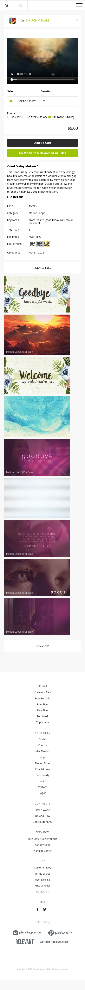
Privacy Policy (42, 885)
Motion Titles (42, 763)
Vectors (42, 787)
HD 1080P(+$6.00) (63, 117)
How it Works (42, 810)
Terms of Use (42, 873)
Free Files (42, 704)
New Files (42, 710)
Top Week (42, 716)
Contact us (42, 891)
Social (42, 739)
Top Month (42, 722)
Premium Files (42, 692)
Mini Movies (42, 751)
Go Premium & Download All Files (42, 153)
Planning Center (42, 850)
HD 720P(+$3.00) (37, 117)
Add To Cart (42, 143)
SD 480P (16, 117)
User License (42, 879)
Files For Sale (42, 698)
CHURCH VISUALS (37, 20)
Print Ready (42, 775)
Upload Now (42, 816)
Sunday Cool (42, 845)
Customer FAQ (42, 867)
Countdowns (42, 769)
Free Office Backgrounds (42, 839)
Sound (42, 781)
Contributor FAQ (42, 822)
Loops (42, 757)
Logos (42, 793)
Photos (42, 745)
